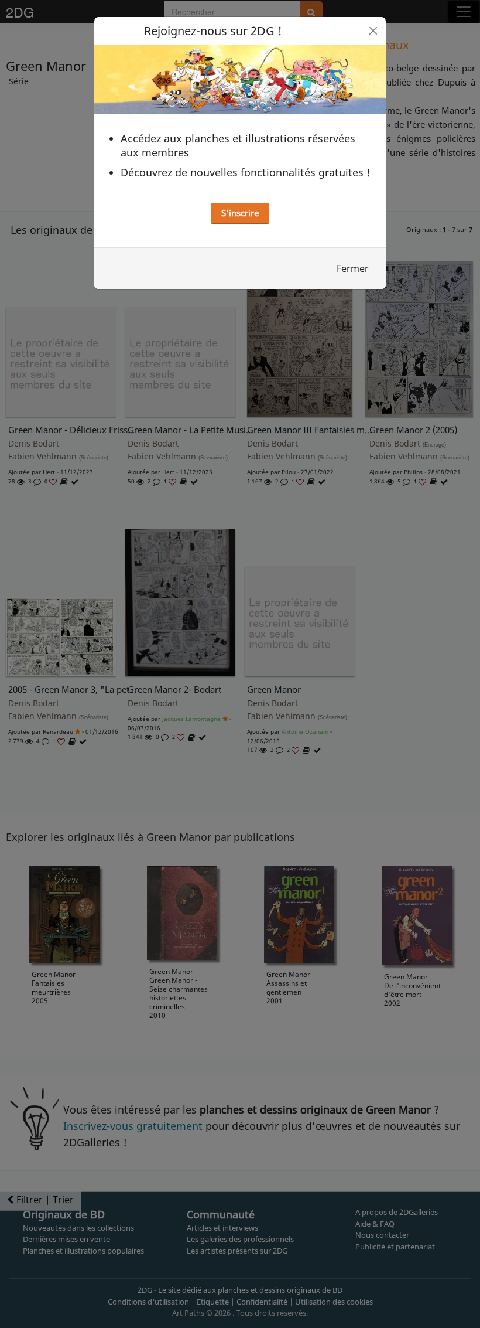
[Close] (373, 30)
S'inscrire (240, 213)
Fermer (353, 268)
